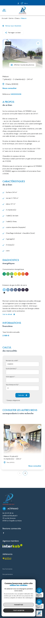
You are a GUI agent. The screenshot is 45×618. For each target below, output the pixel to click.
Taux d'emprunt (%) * (12, 385)
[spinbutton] (22, 388)
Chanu (17, 18)
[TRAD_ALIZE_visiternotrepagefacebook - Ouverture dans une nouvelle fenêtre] (3, 533)
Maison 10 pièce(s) (12, 457)
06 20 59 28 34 (8, 513)
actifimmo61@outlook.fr (10, 516)
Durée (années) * (11, 368)
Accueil (4, 18)
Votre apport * (10, 377)
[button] (25, 473)
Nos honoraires (7, 569)
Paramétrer (18, 605)
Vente (11, 18)
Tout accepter (18, 610)
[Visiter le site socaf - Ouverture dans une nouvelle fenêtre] (7, 558)
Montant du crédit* (12, 360)
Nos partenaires (8, 574)
